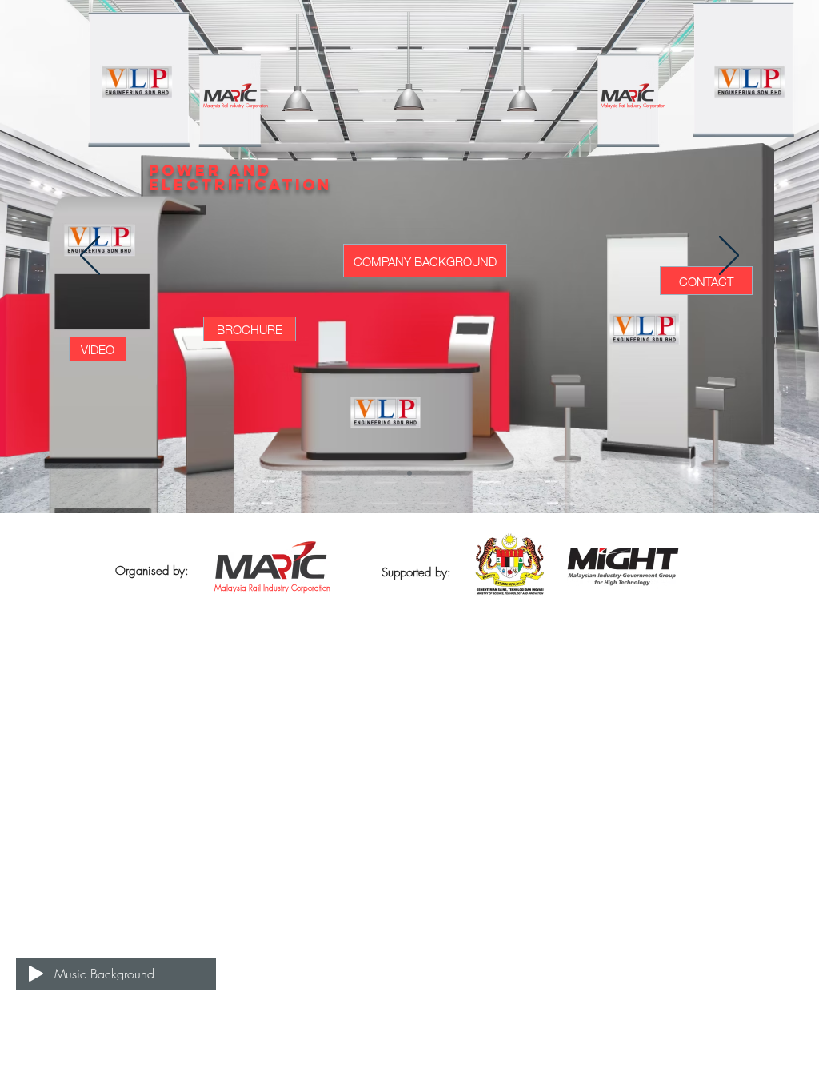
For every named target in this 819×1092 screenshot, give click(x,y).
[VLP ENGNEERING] (409, 473)
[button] (97, 349)
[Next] (729, 256)
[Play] (36, 974)
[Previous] (90, 256)
